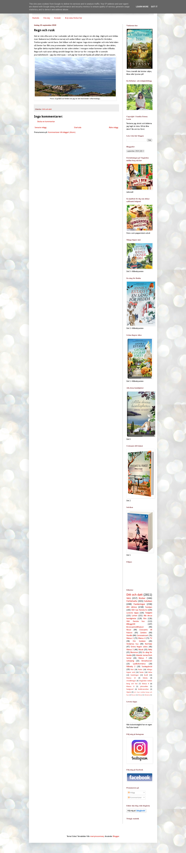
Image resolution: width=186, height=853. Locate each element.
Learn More (142, 6)
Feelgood (129, 689)
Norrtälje (148, 644)
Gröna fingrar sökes (139, 647)
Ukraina (147, 695)
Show (140, 695)
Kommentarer (136, 798)
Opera (128, 692)
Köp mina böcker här (73, 17)
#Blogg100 (130, 624)
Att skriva (131, 607)
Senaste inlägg (40, 128)
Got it (154, 6)
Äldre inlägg (113, 128)
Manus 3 (130, 638)
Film (145, 619)
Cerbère (143, 633)
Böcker (142, 598)
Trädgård (148, 613)
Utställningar (131, 681)
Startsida (35, 17)
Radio (140, 670)
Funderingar (139, 604)
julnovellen (144, 686)
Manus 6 (145, 684)
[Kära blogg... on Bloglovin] (136, 812)
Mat (132, 670)
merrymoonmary (97, 836)
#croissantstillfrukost (135, 627)
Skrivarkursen (146, 661)
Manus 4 (141, 638)
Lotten (134, 616)
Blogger (116, 836)
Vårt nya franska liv (139, 610)
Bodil (146, 675)
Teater (141, 672)
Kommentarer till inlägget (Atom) (61, 132)
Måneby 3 (131, 667)
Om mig (46, 17)
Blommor (134, 652)
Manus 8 (130, 686)
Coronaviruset (142, 636)
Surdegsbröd (147, 667)
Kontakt (57, 17)
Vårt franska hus (135, 621)
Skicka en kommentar (46, 122)
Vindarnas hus (132, 644)
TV (151, 638)
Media (145, 678)
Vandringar (134, 675)
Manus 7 (142, 658)
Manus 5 (130, 650)
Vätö (128, 598)
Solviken (148, 601)
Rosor (133, 695)
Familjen (148, 607)
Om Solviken (139, 641)
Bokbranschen (143, 689)
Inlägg (132, 793)
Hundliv (129, 636)
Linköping (130, 661)
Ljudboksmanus (139, 664)
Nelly (150, 650)
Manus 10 (131, 678)
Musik (140, 650)
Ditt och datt (47, 109)
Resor (128, 630)
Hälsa (150, 672)
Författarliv (131, 601)
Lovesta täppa (132, 613)
